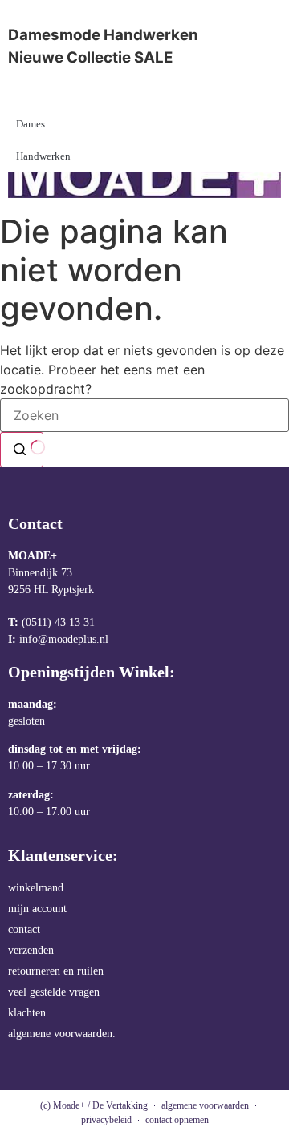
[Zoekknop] (21, 449)
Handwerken (43, 156)
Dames (30, 124)
